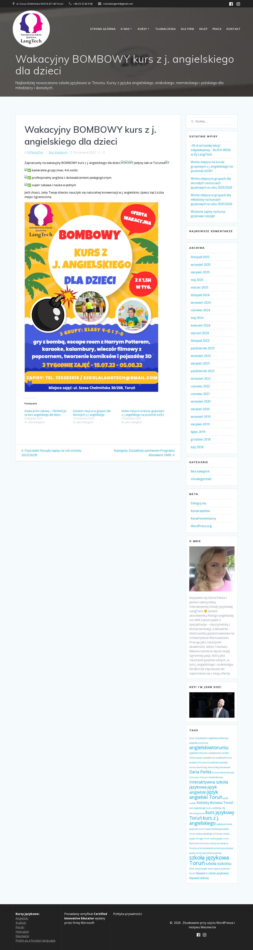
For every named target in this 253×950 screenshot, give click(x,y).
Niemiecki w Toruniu (199, 843)
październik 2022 (202, 371)
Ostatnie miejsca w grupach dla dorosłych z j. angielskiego (92, 412)
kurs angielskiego (197, 808)
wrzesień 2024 (201, 303)
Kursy (142, 29)
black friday (213, 767)
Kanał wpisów (200, 511)
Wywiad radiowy (199, 878)
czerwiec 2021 (200, 394)
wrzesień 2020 (201, 401)
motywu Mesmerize (202, 927)
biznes (192, 767)
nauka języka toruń (219, 838)
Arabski (21, 923)
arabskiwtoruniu (224, 757)
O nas (125, 29)
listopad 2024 (200, 295)
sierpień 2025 (200, 272)
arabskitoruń (209, 757)
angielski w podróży (198, 743)
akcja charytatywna (198, 738)
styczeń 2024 (200, 333)
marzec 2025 (199, 287)
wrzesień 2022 (201, 379)
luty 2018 (197, 447)
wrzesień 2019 (201, 417)
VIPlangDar (35, 152)
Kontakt (234, 29)
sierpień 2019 (200, 424)
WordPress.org (201, 526)
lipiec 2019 (198, 432)
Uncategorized (201, 479)
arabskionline (215, 753)
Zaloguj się (198, 503)
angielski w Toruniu (198, 753)
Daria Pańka (200, 771)
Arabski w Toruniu (198, 762)
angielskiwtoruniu (209, 747)
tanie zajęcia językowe (219, 868)
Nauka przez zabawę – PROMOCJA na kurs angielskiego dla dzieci (45, 412)
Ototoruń (214, 843)
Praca (217, 29)
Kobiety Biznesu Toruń (215, 802)
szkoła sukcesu (219, 863)
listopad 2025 (200, 257)
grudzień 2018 (201, 439)
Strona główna (103, 29)
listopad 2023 (200, 341)
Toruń (192, 873)
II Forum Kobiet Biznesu (211, 777)
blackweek (225, 767)
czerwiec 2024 (200, 310)
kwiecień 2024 (200, 325)
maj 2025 (197, 280)
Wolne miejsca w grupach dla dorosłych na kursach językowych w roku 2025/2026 (211, 183)
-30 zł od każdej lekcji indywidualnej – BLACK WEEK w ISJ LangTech (211, 150)
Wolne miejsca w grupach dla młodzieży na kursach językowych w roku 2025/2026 (211, 199)
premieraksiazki (205, 848)
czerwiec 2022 (200, 386)
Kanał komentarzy (203, 518)
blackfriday (201, 767)
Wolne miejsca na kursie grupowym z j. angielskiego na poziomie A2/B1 (142, 412)
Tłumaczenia (165, 29)
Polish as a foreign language (35, 941)
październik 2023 (202, 348)
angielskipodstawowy (218, 738)
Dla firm (187, 29)
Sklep (203, 29)
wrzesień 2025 (201, 265)
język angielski (203, 789)
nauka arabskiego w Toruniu (209, 833)
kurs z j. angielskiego (204, 820)
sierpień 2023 (200, 363)
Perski (20, 927)
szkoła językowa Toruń (209, 860)
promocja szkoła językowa (208, 853)
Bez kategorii (58, 152)
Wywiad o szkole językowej (212, 873)
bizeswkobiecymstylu (217, 762)
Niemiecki (22, 936)
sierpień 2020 (200, 409)
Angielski (22, 918)
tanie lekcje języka (198, 868)
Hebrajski (22, 932)
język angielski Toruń (205, 794)
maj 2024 (197, 318)
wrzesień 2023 (201, 356)
